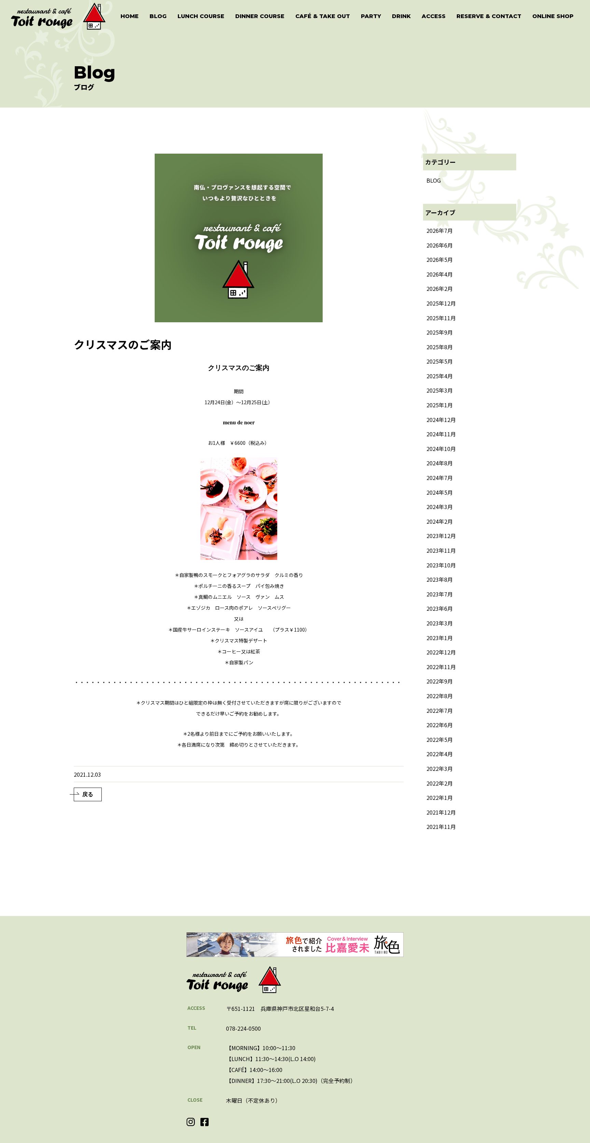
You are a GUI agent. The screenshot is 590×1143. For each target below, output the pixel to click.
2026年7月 (439, 230)
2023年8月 (439, 579)
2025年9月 (439, 332)
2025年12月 (441, 303)
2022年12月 (441, 652)
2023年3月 (439, 623)
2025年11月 (441, 318)
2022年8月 (439, 696)
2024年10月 (441, 448)
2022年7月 (439, 710)
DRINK (401, 16)
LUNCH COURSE (201, 16)
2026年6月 (439, 245)
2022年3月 (439, 768)
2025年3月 (439, 390)
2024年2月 (439, 521)
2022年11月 (441, 667)
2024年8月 (439, 463)
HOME (130, 16)
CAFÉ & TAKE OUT (322, 16)
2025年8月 (439, 347)
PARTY (371, 16)
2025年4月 (439, 376)
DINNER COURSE (259, 16)
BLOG (158, 16)
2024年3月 (439, 507)
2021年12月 (441, 812)
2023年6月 (439, 608)
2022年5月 (439, 739)
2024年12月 (441, 419)
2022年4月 (439, 754)
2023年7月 (439, 594)
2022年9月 (439, 681)
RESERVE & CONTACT (488, 16)
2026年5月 (439, 259)
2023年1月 (439, 638)
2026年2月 (439, 288)
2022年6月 (439, 725)
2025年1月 (439, 405)
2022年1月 (439, 797)
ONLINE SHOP (553, 16)
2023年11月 (441, 550)
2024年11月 (441, 434)
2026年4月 (439, 274)
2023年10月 (441, 565)
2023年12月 (441, 536)
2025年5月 (439, 361)
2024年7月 (439, 478)
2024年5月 (439, 492)
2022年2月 (439, 783)
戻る (87, 794)
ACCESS (434, 16)
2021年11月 (441, 826)
